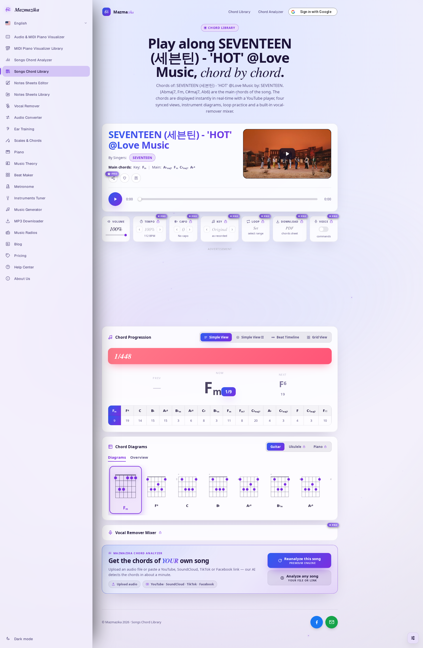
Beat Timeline (288, 337)
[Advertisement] (220, 286)
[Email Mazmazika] (331, 622)
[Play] (287, 154)
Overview (139, 457)
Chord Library (239, 12)
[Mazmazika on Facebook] (316, 622)
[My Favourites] (136, 178)
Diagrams (117, 457)
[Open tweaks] (413, 638)
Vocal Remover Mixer (135, 532)
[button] (125, 490)
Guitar (275, 446)
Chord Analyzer (270, 12)
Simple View (218, 337)
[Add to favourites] (124, 178)
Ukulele (295, 446)
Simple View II (252, 337)
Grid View (319, 337)
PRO (114, 174)
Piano (318, 446)
